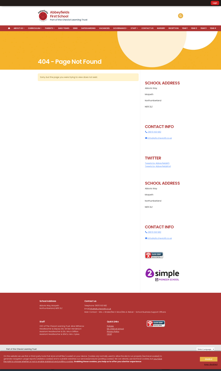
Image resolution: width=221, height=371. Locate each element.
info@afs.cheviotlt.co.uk (160, 138)
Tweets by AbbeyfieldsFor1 (158, 166)
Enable (208, 359)
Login (215, 3)
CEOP (109, 334)
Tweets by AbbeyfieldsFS (157, 163)
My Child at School (115, 329)
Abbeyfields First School (59, 14)
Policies (110, 326)
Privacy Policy (113, 331)
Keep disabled (210, 364)
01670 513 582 (154, 131)
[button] (180, 15)
